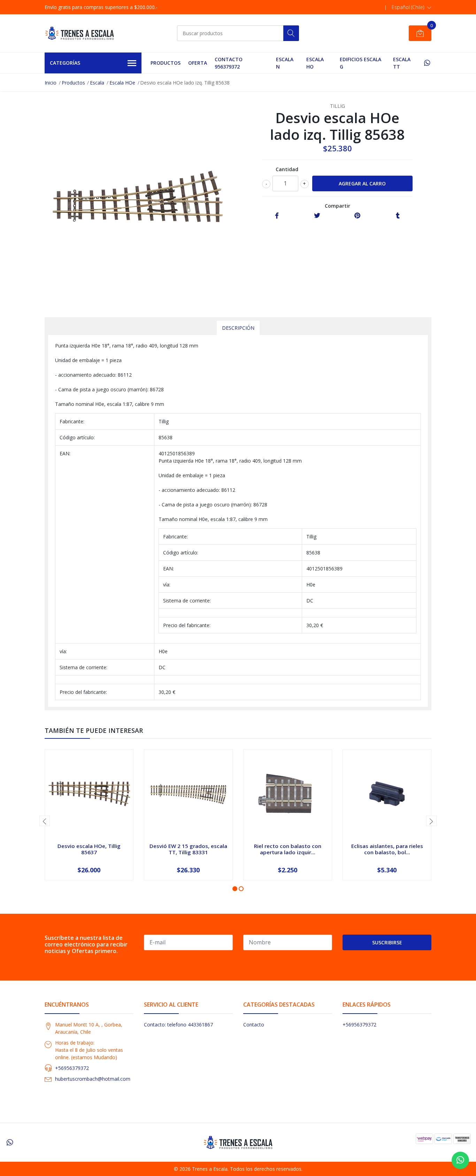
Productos (166, 62)
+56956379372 (72, 1068)
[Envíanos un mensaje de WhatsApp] (460, 1160)
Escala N (284, 63)
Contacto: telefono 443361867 (178, 1024)
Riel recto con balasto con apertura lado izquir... (287, 849)
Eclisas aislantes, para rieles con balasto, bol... (387, 849)
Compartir (337, 205)
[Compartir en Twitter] (317, 216)
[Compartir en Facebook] (277, 216)
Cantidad (287, 169)
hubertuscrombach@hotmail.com (92, 1078)
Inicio (50, 82)
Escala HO (315, 63)
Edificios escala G (360, 63)
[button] (411, 7)
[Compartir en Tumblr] (398, 216)
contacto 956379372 (229, 63)
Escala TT (401, 63)
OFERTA (197, 62)
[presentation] (44, 821)
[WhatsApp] (427, 62)
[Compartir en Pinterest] (357, 216)
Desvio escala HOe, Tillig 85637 (89, 849)
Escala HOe (122, 82)
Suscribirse (387, 942)
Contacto (253, 1024)
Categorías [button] (65, 62)
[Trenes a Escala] (79, 33)
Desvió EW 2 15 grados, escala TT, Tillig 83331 (188, 849)
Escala (97, 82)
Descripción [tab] (238, 328)
